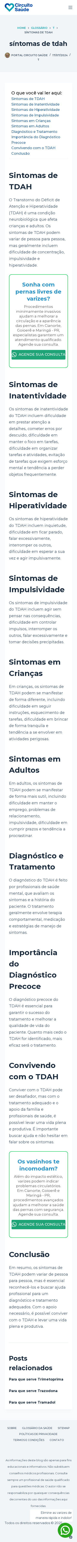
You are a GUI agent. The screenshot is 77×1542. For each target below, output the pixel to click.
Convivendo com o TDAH (33, 148)
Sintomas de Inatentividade (35, 104)
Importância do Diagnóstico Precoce (35, 140)
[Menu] (70, 7)
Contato (57, 1440)
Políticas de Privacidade (38, 1434)
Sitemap (64, 1428)
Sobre (12, 1428)
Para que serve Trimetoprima (36, 1379)
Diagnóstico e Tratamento (34, 132)
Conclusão (20, 153)
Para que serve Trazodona (33, 1391)
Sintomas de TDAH (28, 99)
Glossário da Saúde (37, 1428)
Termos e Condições (28, 1440)
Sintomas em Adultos (30, 126)
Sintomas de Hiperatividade (35, 110)
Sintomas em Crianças (31, 121)
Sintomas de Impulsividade (35, 115)
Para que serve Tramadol (32, 1402)
